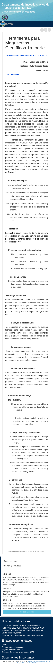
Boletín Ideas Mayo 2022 (11, 632)
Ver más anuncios (27, 612)
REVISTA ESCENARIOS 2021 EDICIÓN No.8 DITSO (22, 635)
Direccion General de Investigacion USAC (18, 652)
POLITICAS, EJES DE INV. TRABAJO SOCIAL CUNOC (23, 628)
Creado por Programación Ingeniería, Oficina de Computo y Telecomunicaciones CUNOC (33, 662)
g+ (49, 30)
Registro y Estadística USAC (13, 649)
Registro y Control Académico (13, 647)
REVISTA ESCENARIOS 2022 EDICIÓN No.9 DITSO (22, 630)
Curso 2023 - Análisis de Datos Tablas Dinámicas (21, 625)
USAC (4, 644)
